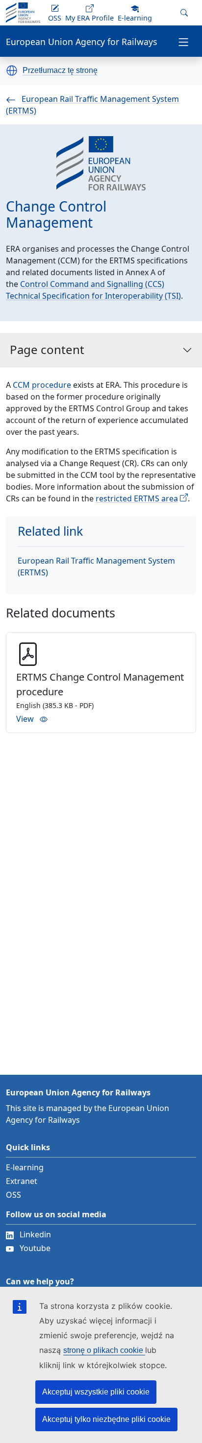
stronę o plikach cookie (104, 1350)
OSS (13, 1194)
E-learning (25, 1167)
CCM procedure (42, 384)
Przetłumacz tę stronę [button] (60, 70)
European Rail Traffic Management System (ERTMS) (96, 566)
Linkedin (35, 1234)
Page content (47, 349)
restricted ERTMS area (137, 498)
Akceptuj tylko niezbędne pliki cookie (106, 1419)
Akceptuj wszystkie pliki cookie (96, 1392)
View (25, 718)
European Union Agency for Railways (81, 42)
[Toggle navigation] (183, 41)
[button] (12, 70)
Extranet (21, 1181)
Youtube (35, 1248)
